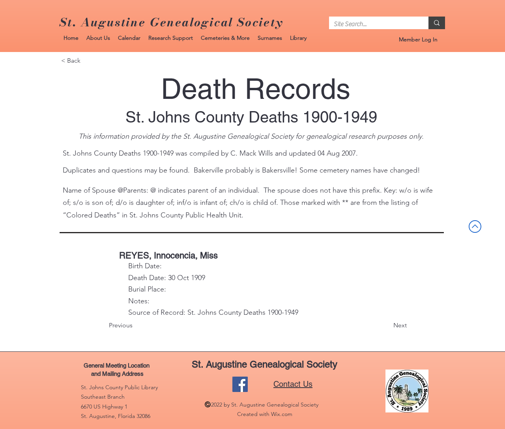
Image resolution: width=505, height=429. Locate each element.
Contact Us (292, 384)
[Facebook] (240, 384)
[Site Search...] (436, 23)
